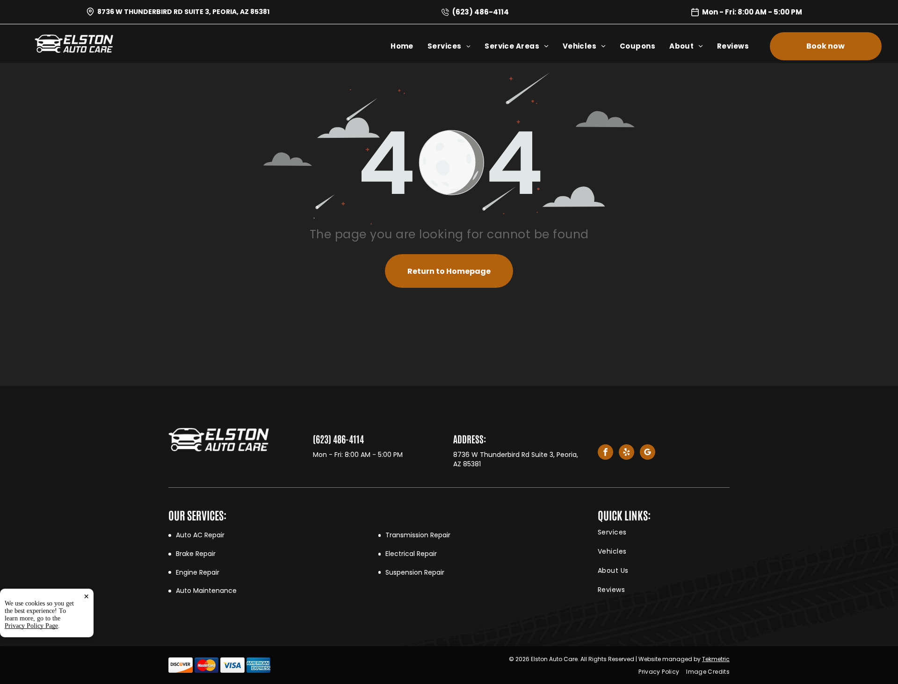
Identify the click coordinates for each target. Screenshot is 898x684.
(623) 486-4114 (480, 12)
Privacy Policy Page (31, 625)
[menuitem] (409, 46)
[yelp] (626, 453)
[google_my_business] (647, 453)
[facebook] (605, 453)
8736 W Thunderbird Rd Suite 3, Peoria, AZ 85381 (183, 11)
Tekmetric (716, 659)
